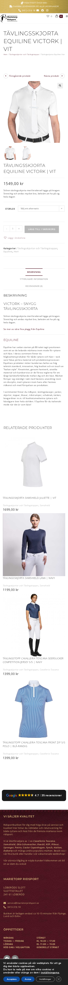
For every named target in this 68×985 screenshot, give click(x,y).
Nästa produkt (51, 75)
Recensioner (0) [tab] (34, 286)
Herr (16, 251)
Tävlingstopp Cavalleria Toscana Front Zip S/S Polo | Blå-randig (34, 744)
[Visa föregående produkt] (5, 76)
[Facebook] (6, 958)
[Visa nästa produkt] (62, 76)
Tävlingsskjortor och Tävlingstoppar (24, 54)
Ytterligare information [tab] (34, 279)
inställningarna (50, 972)
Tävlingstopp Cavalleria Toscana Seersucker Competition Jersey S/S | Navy (33, 660)
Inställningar (45, 979)
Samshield (45, 505)
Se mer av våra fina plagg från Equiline (23, 329)
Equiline (7, 251)
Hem (5, 54)
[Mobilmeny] (65, 16)
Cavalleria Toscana (49, 669)
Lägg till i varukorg (41, 229)
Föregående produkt (20, 75)
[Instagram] (15, 958)
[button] (60, 85)
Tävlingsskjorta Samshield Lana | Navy (29, 578)
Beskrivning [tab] (34, 272)
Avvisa (28, 979)
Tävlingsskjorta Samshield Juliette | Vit (29, 497)
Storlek (10, 208)
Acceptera (11, 979)
